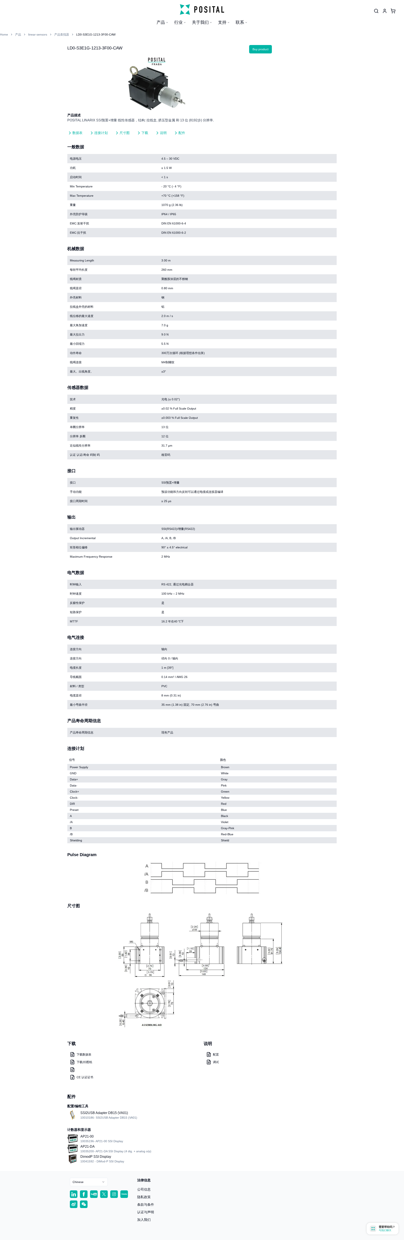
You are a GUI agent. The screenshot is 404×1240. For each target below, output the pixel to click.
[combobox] (89, 1182)
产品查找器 (61, 34)
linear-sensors (37, 34)
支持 (222, 22)
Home (4, 34)
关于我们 (200, 22)
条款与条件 (145, 1204)
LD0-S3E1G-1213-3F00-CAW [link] (96, 34)
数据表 (77, 133)
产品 (161, 22)
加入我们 (144, 1219)
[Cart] (393, 10)
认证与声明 (145, 1212)
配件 (181, 133)
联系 (240, 22)
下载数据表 (84, 1054)
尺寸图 (125, 133)
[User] (376, 10)
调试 (216, 1062)
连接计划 (101, 133)
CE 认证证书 (85, 1077)
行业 (178, 22)
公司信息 (144, 1189)
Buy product (260, 49)
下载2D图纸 (84, 1062)
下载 (144, 133)
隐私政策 (144, 1197)
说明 (163, 133)
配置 (216, 1054)
